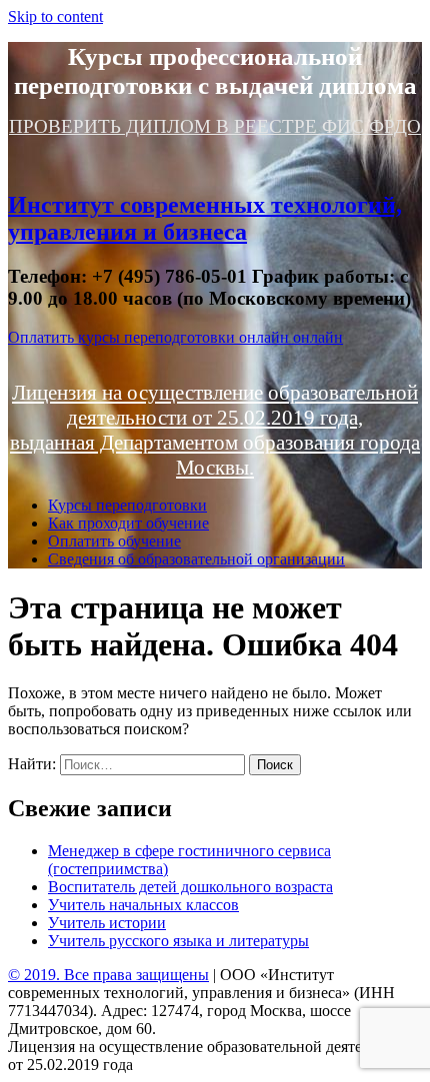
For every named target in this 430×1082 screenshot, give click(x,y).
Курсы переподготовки (127, 505)
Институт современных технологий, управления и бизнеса (205, 218)
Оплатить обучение (114, 541)
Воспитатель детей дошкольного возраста (190, 886)
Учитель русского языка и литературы (178, 940)
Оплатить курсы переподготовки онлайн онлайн (175, 337)
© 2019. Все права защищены (108, 974)
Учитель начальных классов (143, 904)
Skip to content (55, 16)
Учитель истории (107, 922)
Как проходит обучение (128, 523)
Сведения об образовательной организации (196, 558)
